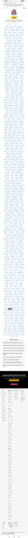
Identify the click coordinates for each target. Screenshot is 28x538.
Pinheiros (13, 259)
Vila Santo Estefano (15, 329)
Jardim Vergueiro (14, 215)
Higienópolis (13, 78)
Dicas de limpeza (4, 411)
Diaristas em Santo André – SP (10, 474)
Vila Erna (17, 296)
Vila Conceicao (13, 288)
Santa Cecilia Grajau (22, 264)
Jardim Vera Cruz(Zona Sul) (8, 215)
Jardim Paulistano (13, 170)
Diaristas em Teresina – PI (9, 442)
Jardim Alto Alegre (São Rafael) (16, 83)
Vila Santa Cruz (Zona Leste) (20, 326)
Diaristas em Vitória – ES (10, 493)
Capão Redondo (5, 35)
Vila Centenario (14, 286)
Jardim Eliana (12, 118)
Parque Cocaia (22, 234)
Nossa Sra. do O (21, 226)
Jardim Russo (18, 181)
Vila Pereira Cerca (21, 318)
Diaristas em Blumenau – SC (10, 519)
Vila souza (12, 332)
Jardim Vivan (14, 218)
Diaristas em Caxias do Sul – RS (10, 510)
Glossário (3, 421)
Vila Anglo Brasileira (6, 277)
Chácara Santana (20, 40)
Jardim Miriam (22, 151)
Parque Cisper (13, 234)
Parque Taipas (21, 256)
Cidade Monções (16, 46)
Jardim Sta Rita (11, 207)
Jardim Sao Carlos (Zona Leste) (20, 191)
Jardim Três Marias (21, 208)
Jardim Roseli (21, 180)
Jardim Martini (20, 148)
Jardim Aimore (11, 81)
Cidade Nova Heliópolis (8, 48)
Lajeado (5, 223)
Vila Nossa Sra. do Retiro (6, 313)
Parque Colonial (7, 235)
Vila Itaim (15, 304)
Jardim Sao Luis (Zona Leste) (7, 197)
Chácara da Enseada (20, 37)
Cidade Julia (23, 43)
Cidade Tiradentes (14, 51)
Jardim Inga (10, 132)
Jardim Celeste (5, 100)
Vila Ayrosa (19, 277)
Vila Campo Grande (11, 285)
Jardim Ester (8, 119)
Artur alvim (21, 27)
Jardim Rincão (21, 178)
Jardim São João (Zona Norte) (19, 194)
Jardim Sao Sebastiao (11, 200)
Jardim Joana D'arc (12, 137)
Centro (23, 35)
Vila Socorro (8, 332)
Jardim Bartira (21, 91)
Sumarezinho (11, 272)
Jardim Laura (22, 138)
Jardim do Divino (7, 113)
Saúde (6, 270)
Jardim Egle (23, 116)
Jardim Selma (6, 202)
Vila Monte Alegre (17, 310)
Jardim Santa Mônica (20, 186)
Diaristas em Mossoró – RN (9, 433)
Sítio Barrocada (15, 270)
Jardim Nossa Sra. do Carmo (8, 161)
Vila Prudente (22, 321)
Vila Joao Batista (16, 305)
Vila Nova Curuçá (7, 315)
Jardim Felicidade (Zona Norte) (7, 121)
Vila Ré (9, 323)
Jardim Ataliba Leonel (7, 89)
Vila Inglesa (16, 302)
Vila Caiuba (10, 283)
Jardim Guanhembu (17, 127)
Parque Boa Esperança (11, 232)
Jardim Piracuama (22, 173)
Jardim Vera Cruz (13, 213)
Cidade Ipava (18, 43)
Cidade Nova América (21, 46)
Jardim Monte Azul (8, 154)
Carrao (9, 35)
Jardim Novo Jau (22, 162)
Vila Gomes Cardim (18, 299)
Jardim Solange (6, 205)
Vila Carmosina (6, 286)
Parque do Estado (12, 237)
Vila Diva (22, 291)
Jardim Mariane (12, 146)
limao (5, 224)
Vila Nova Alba (11, 313)
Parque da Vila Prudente (13, 235)
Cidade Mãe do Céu (10, 46)
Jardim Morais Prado (15, 156)
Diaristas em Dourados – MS (10, 464)
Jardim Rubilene (14, 181)
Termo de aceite (4, 401)
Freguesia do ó (15, 75)
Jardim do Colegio (21, 111)
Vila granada (22, 299)
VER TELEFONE (14, 15)
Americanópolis (17, 27)
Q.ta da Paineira (7, 261)
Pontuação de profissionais (16, 526)
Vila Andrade (22, 275)
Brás (19, 30)
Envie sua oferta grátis (14, 380)
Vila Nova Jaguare (17, 315)
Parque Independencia (13, 242)
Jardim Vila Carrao (11, 216)
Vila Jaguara (22, 304)
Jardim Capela (16, 97)
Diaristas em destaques (3, 406)
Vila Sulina (19, 332)
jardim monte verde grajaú (9, 156)
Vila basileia (16, 278)
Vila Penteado (11, 318)
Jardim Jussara (5, 138)
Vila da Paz (11, 291)
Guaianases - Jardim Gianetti (8, 76)
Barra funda (23, 29)
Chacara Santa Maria (14, 40)
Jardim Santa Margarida (14, 186)
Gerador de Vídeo (16, 524)
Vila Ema (14, 296)
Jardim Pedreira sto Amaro (19, 172)
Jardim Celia (9, 100)
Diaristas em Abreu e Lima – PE (10, 423)
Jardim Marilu (7, 148)
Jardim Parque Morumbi (7, 170)
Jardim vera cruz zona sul (19, 213)
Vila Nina (23, 312)
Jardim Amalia (7, 86)
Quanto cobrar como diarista (22, 392)
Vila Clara (5, 288)
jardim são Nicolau (7, 199)
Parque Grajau (16, 240)
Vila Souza (16, 332)
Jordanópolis (16, 221)
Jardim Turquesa (10, 210)
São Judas (10, 269)
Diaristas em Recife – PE (10, 419)
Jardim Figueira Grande (15, 121)
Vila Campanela (21, 283)
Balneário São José (18, 29)
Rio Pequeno (5, 264)
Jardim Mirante (18, 151)
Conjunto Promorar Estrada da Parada (10, 70)
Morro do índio (21, 224)
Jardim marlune (16, 148)
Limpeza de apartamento (15, 396)
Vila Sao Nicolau (5, 331)
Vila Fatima (13, 297)
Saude (23, 269)
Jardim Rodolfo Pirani (11, 180)
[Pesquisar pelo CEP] (22, 1)
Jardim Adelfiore (7, 81)
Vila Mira (5, 310)
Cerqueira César (15, 37)
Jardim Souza (6, 207)
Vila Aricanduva (11, 277)
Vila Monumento (22, 310)
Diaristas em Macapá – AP (10, 404)
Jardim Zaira (22, 218)
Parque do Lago (17, 237)
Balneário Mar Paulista (6, 29)
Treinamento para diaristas (4, 413)
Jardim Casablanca (11, 99)
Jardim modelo (12, 153)
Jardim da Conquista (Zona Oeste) (9, 105)
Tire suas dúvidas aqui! (11, 526)
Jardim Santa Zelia (21, 188)
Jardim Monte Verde (19, 154)
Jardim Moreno (20, 156)
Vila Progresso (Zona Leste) (17, 321)
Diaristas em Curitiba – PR (10, 501)
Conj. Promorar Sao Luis (7, 65)
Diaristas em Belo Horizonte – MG (10, 486)
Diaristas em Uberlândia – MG (10, 491)
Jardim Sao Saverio (6, 200)
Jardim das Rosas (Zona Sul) (14, 110)
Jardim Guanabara (11, 127)
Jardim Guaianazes (6, 127)
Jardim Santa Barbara (19, 183)
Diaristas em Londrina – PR (9, 504)
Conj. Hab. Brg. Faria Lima (7, 54)
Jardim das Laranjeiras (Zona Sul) (8, 108)
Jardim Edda (15, 116)
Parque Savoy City (12, 256)
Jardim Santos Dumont (21, 189)
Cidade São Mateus (19, 49)
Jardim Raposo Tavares (7, 178)
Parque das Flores (7, 237)
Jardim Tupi (5, 210)
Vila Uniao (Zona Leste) (22, 334)
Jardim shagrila (21, 202)
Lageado (23, 221)
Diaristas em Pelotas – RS (10, 512)
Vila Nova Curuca (23, 313)
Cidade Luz (6, 46)
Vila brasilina (21, 280)
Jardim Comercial (11, 102)
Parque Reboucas (17, 248)
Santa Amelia (17, 264)
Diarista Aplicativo (4, 417)
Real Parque (15, 261)
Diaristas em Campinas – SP (10, 472)
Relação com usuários (3, 398)
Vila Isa (23, 302)
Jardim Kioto (14, 138)
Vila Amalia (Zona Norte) (13, 275)
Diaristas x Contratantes (3, 395)
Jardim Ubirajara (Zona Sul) (16, 210)
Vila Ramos (6, 323)
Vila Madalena (14, 307)
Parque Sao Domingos (21, 253)
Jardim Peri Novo (17, 173)
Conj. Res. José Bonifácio (6, 67)
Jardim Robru (6, 180)
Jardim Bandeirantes (7, 91)
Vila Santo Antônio (9, 329)
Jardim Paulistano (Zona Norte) (19, 170)
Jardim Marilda (17, 146)
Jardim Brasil (12, 94)
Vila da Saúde (15, 291)
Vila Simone (5, 332)
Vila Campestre (6, 285)
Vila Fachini (9, 297)
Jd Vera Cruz (12, 221)
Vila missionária (12, 310)
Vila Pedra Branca (7, 318)
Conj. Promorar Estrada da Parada (13, 64)
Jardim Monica (21, 153)
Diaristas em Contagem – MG (10, 489)
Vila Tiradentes (13, 334)
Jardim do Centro (16, 111)
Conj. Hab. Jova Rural (13, 57)
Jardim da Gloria (15, 105)
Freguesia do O (6, 75)
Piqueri (16, 259)
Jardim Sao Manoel (21, 197)
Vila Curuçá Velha (7, 291)
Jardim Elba (5, 118)
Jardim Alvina (21, 83)
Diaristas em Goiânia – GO (10, 452)
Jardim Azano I (21, 89)
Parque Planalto (6, 248)
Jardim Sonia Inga (17, 205)
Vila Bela (23, 278)
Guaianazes (13, 76)
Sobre (2, 391)
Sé (8, 270)
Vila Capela (16, 285)
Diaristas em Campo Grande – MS (10, 462)
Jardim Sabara (22, 181)
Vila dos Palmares (7, 296)
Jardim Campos (12, 97)
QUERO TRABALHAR (14, 384)
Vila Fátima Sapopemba (17, 297)
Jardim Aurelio (12, 89)
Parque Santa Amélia (19, 250)
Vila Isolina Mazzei (7, 304)
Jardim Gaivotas (21, 124)
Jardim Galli (6, 126)
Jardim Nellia (9, 159)
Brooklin (6, 32)
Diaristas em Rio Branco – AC (10, 399)
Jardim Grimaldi (21, 126)
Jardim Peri (12, 173)
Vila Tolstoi (17, 334)
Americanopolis (12, 27)
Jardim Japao (13, 135)
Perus (10, 259)
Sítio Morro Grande (6, 272)
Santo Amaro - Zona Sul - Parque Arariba (20, 267)
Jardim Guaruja (22, 127)
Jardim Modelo (16, 153)
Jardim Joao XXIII (22, 137)
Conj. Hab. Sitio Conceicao (14, 62)
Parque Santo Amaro (21, 251)
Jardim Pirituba (12, 175)
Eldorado (9, 73)
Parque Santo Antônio (6, 253)
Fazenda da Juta (13, 73)
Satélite (20, 269)
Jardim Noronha (23, 159)
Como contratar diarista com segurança (22, 401)
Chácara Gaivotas (7, 38)
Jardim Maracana (12, 143)
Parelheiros (15, 229)
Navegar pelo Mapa (4, 420)
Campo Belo (21, 32)
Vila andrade (18, 275)
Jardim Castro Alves (17, 99)
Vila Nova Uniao (21, 315)
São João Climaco (6, 269)
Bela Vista (9, 30)
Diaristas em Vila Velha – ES (10, 495)
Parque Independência (19, 242)
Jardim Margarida (6, 145)
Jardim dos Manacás (6, 116)
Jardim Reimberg (17, 178)
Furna (19, 75)
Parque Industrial (6, 243)
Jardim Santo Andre (10, 189)
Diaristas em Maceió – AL (10, 435)
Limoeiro (8, 224)
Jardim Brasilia (16, 94)
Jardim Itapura (9, 135)
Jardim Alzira (21, 84)
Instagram (3, 523)
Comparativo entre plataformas (4, 416)
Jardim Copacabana (21, 102)
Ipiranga (23, 78)
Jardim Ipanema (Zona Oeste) (20, 132)
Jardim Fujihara (12, 124)
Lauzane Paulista (15, 223)
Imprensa (3, 404)
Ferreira (22, 73)
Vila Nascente (12, 312)
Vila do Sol (6, 294)
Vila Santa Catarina (14, 326)
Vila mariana (21, 307)
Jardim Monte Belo (14, 154)
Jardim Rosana (17, 180)
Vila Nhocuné (19, 312)
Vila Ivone (18, 304)
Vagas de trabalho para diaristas (4, 393)
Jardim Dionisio (11, 111)
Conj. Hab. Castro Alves (13, 54)
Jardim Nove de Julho (6, 162)
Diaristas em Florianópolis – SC (10, 515)
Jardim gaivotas (17, 124)
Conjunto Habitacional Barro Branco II (20, 67)
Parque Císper (18, 234)
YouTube (3, 526)
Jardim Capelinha (21, 97)
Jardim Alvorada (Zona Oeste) (8, 84)
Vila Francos (13, 299)
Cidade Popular (8, 49)
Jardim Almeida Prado (16, 81)
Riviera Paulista (9, 264)
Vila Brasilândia (17, 280)
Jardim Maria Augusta (11, 145)
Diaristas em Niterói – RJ (10, 482)
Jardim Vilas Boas (16, 216)
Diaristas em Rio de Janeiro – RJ (10, 480)
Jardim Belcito (6, 92)
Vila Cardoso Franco (21, 285)
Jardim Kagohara (10, 138)
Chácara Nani (21, 38)
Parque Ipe (14, 243)
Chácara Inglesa (12, 38)
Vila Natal (16, 312)
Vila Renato (16, 323)
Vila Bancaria (5, 278)
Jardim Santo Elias (16, 189)
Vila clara (22, 286)
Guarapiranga (5, 78)
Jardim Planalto (16, 175)
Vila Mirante (8, 310)
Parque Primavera (11, 248)
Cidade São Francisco (13, 49)
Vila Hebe (9, 302)
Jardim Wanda (18, 218)
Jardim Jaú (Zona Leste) (6, 137)
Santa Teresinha (5, 267)
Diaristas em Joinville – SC (10, 517)
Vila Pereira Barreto (16, 318)
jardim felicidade (19, 119)
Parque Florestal (6, 240)
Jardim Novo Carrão (17, 162)
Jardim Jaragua (22, 135)
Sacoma (13, 264)
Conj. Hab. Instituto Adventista (17, 56)
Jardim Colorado (6, 102)
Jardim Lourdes (14, 140)
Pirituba (23, 259)
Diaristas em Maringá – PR (9, 506)
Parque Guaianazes (21, 240)
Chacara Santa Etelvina (8, 40)
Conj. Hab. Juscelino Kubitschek (20, 57)
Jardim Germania (11, 126)
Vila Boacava (13, 280)
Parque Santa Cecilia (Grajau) (7, 251)
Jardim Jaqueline (18, 135)
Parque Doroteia (22, 237)
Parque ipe (10, 243)
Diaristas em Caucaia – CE (10, 416)
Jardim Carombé (6, 99)
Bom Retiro (16, 30)
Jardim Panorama (6, 167)
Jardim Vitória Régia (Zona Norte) (8, 218)
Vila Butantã (7, 283)
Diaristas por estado (4, 408)
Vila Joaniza (12, 305)
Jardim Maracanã (17, 143)
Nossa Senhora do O (15, 226)
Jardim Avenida (17, 89)
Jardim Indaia (5, 132)
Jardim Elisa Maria (17, 118)
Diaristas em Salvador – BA (9, 410)
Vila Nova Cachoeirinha (17, 313)
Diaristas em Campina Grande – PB (10, 428)
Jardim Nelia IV (5, 159)
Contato (3, 403)
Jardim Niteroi (13, 159)
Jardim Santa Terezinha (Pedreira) (14, 188)
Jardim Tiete (10, 208)
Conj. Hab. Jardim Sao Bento (7, 57)
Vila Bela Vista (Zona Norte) (8, 280)
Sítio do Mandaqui (20, 270)
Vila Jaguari (4, 305)
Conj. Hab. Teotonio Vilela (21, 62)
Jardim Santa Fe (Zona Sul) (8, 186)
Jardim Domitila (21, 113)
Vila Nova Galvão (11, 315)
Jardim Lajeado (18, 138)
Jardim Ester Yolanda (13, 119)
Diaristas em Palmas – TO (10, 406)
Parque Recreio (21, 248)
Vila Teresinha (8, 334)
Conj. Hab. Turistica (6, 64)
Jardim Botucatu (7, 94)
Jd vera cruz (8, 221)
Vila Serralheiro (22, 331)
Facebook (3, 524)
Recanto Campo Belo (20, 261)
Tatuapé (15, 272)
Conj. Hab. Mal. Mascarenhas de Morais (9, 59)
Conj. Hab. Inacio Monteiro (10, 56)
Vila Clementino (9, 288)
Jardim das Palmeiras (21, 108)
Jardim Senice (10, 202)
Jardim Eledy (8, 118)
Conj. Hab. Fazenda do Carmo (20, 54)
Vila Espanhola (21, 296)
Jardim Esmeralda (22, 118)
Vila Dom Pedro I (10, 294)
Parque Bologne (17, 232)
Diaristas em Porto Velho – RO (10, 397)
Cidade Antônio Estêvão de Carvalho (8, 43)
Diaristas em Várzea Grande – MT (10, 460)
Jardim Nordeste (18, 159)
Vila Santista (5, 329)
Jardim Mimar (9, 151)
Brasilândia (22, 30)
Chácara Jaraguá (17, 38)
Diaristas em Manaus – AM (9, 393)
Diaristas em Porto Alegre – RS (10, 508)
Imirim (20, 78)
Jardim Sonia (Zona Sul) (11, 205)
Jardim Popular (21, 175)
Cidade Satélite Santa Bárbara (7, 51)
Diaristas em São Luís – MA (10, 444)
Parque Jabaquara (22, 243)
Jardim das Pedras (7, 110)
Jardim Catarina (22, 99)
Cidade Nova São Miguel (14, 48)
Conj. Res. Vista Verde (12, 67)
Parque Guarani (7, 242)
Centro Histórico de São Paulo (8, 37)
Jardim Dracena (11, 116)
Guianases (10, 78)
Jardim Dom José (16, 113)
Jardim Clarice (13, 100)
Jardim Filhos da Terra (21, 121)
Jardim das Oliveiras (15, 108)
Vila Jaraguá (8, 305)
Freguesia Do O (11, 75)
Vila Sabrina (9, 326)
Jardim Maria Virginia (7, 146)
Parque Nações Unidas (12, 245)
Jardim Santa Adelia (13, 183)
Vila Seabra (18, 331)
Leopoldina (19, 223)
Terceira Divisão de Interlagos (20, 272)
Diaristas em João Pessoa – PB (10, 425)
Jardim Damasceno (21, 105)
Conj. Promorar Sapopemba (14, 65)
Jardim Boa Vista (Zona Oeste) (12, 92)
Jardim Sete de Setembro (16, 202)
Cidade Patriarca (20, 48)
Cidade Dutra (14, 43)
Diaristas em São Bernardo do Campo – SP (10, 477)
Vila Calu (17, 283)
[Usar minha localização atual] (21, 1)
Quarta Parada (11, 261)
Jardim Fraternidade (7, 124)
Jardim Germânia (16, 126)
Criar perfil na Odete (23, 397)
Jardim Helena (6, 129)
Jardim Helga (10, 129)
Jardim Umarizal (22, 210)
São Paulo (17, 269)
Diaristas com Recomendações (4, 410)
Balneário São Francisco (12, 29)
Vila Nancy (8, 312)
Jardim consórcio (16, 102)
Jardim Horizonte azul (20, 129)
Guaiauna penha (21, 76)
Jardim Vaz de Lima (8, 213)
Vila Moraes (5, 312)
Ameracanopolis (7, 27)
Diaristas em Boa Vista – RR (10, 401)
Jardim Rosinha (5, 181)
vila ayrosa (15, 277)
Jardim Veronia (6, 216)
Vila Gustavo (5, 302)
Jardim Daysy (6, 111)
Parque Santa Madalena (15, 251)
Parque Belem (5, 232)
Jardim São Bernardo (13, 191)
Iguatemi (17, 78)
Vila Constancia (22, 288)
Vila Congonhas (18, 288)
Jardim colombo (22, 100)
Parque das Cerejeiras (19, 235)
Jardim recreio (12, 178)
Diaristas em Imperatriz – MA (10, 446)
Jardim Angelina (16, 86)
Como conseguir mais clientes (22, 394)
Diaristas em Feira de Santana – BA (10, 412)
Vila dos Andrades (21, 294)
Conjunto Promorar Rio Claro (19, 70)
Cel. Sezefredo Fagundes (19, 35)
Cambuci (18, 32)
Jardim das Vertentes (20, 110)
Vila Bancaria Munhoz (10, 278)
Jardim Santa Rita (7, 188)
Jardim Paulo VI (8, 172)
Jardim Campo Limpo (7, 97)
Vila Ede (11, 296)
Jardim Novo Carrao (11, 162)
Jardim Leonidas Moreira (8, 140)
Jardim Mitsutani (7, 153)
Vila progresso (11, 321)
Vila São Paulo (10, 331)
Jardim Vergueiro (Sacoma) (20, 215)
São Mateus (13, 269)
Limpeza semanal (16, 399)
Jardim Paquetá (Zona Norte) (20, 167)
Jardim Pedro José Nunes (7, 173)
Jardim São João (7, 194)
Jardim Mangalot (7, 143)
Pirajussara (20, 259)
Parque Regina (8, 250)
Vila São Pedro (14, 331)
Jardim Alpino (21, 81)
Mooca (17, 224)
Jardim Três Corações (15, 208)
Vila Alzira (9, 275)
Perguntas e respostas (3, 400)
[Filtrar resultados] (23, 8)
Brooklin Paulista (10, 32)
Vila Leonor (23, 305)
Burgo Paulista (14, 32)
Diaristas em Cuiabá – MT (10, 457)
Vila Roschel (5, 326)
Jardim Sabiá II (8, 183)
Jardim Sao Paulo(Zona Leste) (14, 199)
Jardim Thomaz (6, 208)
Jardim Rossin (9, 181)
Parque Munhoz (7, 245)
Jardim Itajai (5, 135)
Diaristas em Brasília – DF (10, 450)
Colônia (18, 51)
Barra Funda (5, 30)
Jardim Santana (5, 189)
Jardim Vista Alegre (21, 216)
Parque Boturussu (22, 232)
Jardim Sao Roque (21, 199)
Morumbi (11, 226)
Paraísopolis (5, 229)
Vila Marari (18, 307)
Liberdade (23, 223)
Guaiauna (17, 76)
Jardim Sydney (21, 207)
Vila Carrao (10, 286)
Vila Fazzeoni (23, 297)
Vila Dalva (19, 291)
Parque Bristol (9, 234)
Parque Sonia (17, 256)
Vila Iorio (20, 302)
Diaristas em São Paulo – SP (10, 468)
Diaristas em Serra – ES (10, 497)
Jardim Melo (5, 151)
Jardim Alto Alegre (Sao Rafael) (8, 83)
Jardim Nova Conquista (14, 161)
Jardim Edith (19, 116)
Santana (9, 267)
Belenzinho (13, 30)
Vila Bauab (19, 278)
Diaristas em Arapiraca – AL (9, 437)
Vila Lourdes (9, 307)
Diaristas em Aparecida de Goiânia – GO (9, 455)
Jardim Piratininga (7, 175)
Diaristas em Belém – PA (10, 395)
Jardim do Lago (11, 113)
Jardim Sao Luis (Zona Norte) (15, 197)
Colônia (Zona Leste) (22, 51)
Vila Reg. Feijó (12, 323)
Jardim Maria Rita (22, 145)
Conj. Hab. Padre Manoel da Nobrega (19, 59)
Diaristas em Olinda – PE (10, 421)
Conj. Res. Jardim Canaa (21, 65)
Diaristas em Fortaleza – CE (9, 414)
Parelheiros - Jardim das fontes (21, 229)
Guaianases (22, 75)
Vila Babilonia (22, 277)
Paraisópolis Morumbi (10, 229)
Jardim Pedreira (12, 172)
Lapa (7, 223)
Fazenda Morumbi (18, 73)
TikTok (3, 530)
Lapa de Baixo (10, 223)
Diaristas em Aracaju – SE (10, 439)
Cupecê (6, 73)
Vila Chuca (19, 286)
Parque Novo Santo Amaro (20, 245)
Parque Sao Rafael (7, 256)
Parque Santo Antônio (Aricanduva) (14, 253)
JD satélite (5, 221)
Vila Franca (9, 299)
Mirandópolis (14, 224)
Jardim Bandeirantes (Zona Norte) (15, 91)
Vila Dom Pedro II (16, 294)
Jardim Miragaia (13, 151)
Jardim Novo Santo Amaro (20, 164)
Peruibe (8, 259)
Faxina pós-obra (16, 394)
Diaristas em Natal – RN (10, 431)
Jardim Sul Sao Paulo (16, 207)
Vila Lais (20, 305)
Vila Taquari (4, 334)
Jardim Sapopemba (17, 200)
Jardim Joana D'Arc (17, 137)
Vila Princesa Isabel (6, 321)
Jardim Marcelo (21, 143)
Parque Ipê (17, 243)
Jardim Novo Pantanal (7, 164)
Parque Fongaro (11, 240)
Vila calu (14, 283)
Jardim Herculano (15, 129)
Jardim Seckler (22, 200)
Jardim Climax (17, 100)
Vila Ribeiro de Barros (21, 323)
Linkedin (3, 527)
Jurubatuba (20, 221)
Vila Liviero (6, 307)
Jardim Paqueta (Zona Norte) (13, 167)
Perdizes (5, 259)
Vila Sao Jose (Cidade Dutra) (21, 329)
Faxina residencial (16, 391)
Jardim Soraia (22, 205)
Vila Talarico (23, 332)
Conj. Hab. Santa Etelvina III (7, 62)
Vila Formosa (5, 299)
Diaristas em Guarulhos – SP (10, 470)
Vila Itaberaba (11, 304)
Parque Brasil (5, 234)
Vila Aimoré (5, 275)
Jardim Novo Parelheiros (13, 164)
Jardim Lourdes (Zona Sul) (20, 140)
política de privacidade (11, 533)
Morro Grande (7, 226)
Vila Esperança (5, 297)
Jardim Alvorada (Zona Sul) (16, 84)
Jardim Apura (21, 86)
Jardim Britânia (20, 94)
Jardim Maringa (11, 148)
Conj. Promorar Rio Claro (21, 64)
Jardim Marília (21, 146)
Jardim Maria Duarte (17, 145)
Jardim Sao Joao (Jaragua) (12, 194)
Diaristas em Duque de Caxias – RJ (10, 484)
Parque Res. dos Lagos (13, 250)
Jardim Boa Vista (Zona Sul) (20, 92)
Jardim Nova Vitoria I (21, 161)
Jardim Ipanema (14, 132)
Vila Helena (13, 302)
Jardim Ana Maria (12, 86)
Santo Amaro (12, 267)
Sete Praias (11, 270)
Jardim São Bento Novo (7, 191)
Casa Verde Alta (13, 35)
